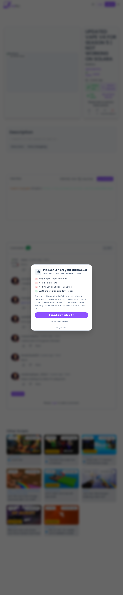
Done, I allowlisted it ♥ (61, 314)
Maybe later (61, 328)
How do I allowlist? (60, 321)
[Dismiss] (89, 267)
